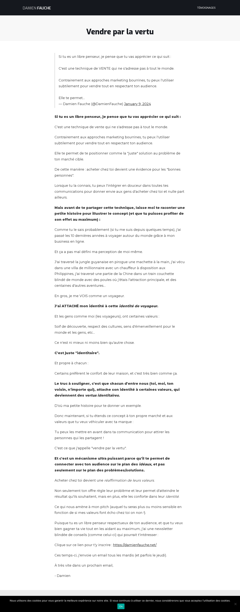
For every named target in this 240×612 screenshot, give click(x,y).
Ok (121, 606)
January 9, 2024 (137, 104)
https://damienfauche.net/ (135, 545)
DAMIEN (37, 8)
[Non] (235, 604)
